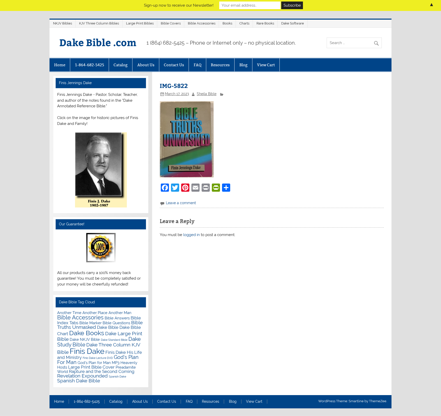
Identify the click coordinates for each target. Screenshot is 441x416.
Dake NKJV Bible (85, 339)
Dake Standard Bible (114, 339)
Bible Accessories (201, 23)
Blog (243, 64)
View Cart (266, 64)
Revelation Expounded (82, 376)
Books (227, 23)
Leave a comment (181, 203)
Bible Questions (116, 323)
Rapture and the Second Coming (101, 371)
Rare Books (265, 23)
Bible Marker (90, 323)
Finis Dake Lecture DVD (98, 357)
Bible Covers (171, 23)
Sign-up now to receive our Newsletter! (179, 5)
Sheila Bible (206, 94)
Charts (244, 23)
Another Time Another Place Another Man (94, 312)
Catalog (121, 64)
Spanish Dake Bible (78, 380)
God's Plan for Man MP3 (98, 362)
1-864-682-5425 (89, 64)
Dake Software (292, 23)
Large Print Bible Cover (91, 367)
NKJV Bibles (62, 23)
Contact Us (174, 64)
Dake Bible (107, 327)
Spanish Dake (117, 376)
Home (59, 64)
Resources (220, 64)
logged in (191, 234)
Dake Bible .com (97, 42)
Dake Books (86, 333)
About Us (145, 64)
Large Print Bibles (140, 23)
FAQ (197, 64)
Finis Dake (87, 351)
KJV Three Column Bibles (99, 23)
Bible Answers (117, 318)
